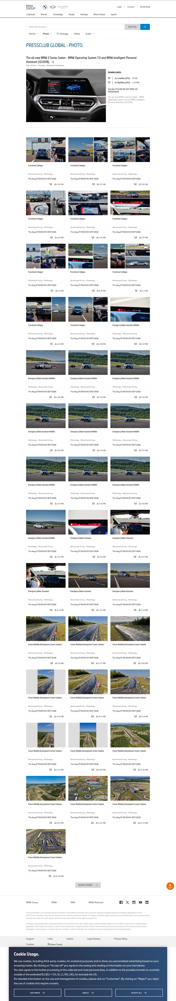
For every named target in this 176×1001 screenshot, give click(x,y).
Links (50, 938)
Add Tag (132, 27)
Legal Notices (93, 938)
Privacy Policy (120, 938)
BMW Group (32, 902)
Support (30, 938)
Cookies (30, 944)
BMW (54, 902)
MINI (73, 902)
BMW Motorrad (96, 902)
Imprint (70, 938)
